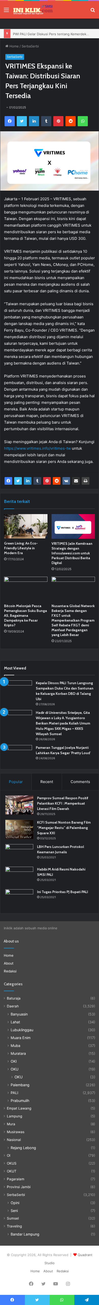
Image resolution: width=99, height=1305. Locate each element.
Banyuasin (19, 1014)
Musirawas (15, 1132)
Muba (15, 1045)
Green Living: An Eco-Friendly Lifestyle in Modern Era (21, 548)
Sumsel (13, 1218)
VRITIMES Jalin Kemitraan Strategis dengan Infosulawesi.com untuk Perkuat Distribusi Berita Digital (72, 553)
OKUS (11, 1163)
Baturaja (14, 998)
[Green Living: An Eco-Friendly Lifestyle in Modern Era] (25, 526)
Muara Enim (20, 1038)
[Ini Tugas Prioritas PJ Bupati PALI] (19, 898)
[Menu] (6, 11)
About (8, 963)
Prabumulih (20, 1100)
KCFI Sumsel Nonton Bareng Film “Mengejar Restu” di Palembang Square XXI (64, 827)
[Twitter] (22, 121)
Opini (15, 1203)
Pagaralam (15, 1179)
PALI (14, 1093)
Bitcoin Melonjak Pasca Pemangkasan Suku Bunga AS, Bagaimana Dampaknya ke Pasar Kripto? (25, 615)
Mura (11, 1124)
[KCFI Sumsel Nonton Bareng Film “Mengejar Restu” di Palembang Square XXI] (19, 829)
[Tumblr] (46, 121)
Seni (14, 1210)
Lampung (14, 1116)
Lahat (15, 1022)
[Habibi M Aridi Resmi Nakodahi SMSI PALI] (19, 876)
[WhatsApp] (83, 121)
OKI (14, 1061)
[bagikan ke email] (76, 481)
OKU (15, 1069)
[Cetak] (85, 481)
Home (13, 46)
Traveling (14, 1226)
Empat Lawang (19, 1108)
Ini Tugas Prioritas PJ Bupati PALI (62, 892)
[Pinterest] (58, 121)
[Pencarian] (92, 11)
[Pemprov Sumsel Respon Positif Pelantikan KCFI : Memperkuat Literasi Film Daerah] (19, 804)
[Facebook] (10, 121)
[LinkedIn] (34, 121)
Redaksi (10, 971)
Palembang (20, 1085)
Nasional (14, 1140)
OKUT (11, 1171)
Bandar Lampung (25, 1234)
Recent (46, 781)
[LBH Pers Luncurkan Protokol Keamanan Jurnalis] (19, 853)
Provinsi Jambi (18, 1187)
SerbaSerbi (30, 46)
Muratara (18, 1053)
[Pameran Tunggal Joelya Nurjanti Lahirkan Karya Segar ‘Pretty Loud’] (18, 754)
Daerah (13, 1006)
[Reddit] (70, 121)
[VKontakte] (66, 481)
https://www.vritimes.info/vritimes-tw (37, 448)
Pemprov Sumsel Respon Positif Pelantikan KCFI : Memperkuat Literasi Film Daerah (62, 803)
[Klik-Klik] (33, 9)
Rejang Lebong (23, 1148)
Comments (80, 781)
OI (8, 1155)
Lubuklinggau (22, 1030)
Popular (16, 781)
